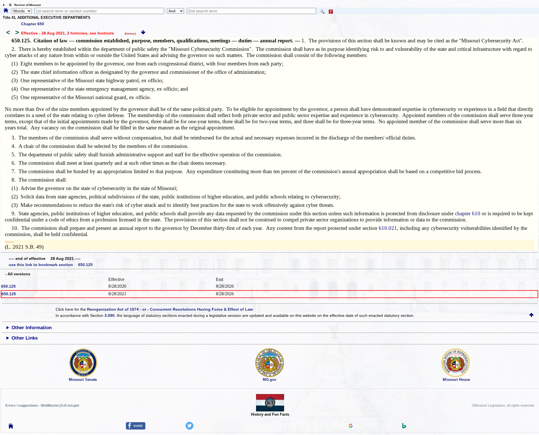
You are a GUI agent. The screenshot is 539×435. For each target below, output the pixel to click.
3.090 (109, 315)
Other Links (25, 338)
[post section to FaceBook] (135, 428)
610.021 (388, 228)
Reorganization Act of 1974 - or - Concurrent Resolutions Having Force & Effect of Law (170, 309)
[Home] (5, 10)
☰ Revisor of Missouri (23, 4)
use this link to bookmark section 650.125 (51, 264)
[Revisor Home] (11, 427)
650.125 (8, 286)
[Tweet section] (189, 428)
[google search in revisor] (351, 426)
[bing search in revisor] (404, 427)
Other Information (32, 327)
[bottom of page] (143, 33)
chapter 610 (467, 213)
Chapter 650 (32, 24)
